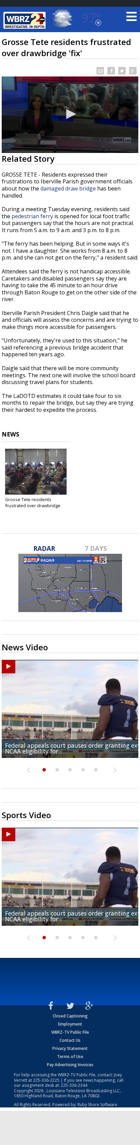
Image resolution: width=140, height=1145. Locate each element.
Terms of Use (70, 1056)
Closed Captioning (70, 1016)
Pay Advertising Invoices (70, 1065)
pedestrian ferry (32, 216)
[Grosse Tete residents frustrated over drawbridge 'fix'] (36, 472)
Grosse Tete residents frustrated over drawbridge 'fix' (32, 505)
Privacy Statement (70, 1048)
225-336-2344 (74, 1085)
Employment (70, 1024)
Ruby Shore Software (97, 1104)
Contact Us (70, 1040)
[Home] (25, 20)
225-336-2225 (46, 1080)
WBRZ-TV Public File (70, 1032)
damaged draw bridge (68, 188)
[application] (70, 114)
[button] (70, 114)
